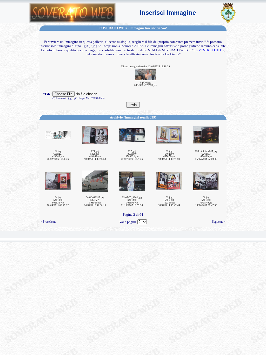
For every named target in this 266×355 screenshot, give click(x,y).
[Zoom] (145, 74)
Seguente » (218, 221)
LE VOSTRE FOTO (207, 50)
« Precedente (48, 221)
